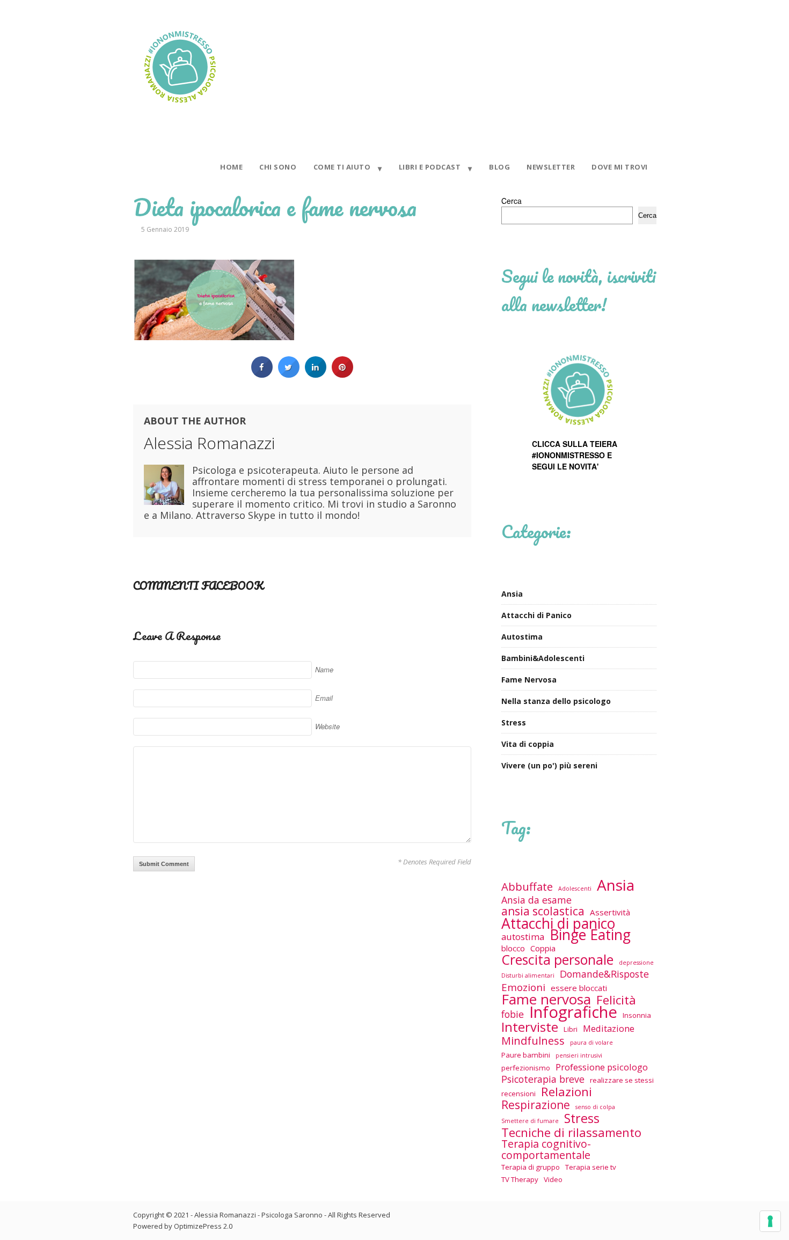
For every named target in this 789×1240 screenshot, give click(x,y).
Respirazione (535, 1105)
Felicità (616, 1000)
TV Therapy (519, 1179)
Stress (513, 722)
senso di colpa (595, 1107)
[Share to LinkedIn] (315, 374)
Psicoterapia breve (543, 1079)
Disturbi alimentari (527, 975)
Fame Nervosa (529, 679)
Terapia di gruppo (530, 1167)
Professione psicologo (602, 1067)
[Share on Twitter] (288, 374)
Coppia (543, 948)
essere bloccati (579, 987)
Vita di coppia (527, 744)
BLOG (499, 167)
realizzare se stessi (622, 1080)
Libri (571, 1029)
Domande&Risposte (604, 974)
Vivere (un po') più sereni (549, 765)
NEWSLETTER (551, 167)
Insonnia (637, 1015)
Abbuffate (527, 886)
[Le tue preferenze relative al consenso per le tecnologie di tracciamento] (770, 1221)
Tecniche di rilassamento (571, 1132)
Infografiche (573, 1012)
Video (553, 1179)
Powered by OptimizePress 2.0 (182, 1226)
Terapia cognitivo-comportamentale (546, 1149)
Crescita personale (557, 959)
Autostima (522, 637)
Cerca (511, 200)
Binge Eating (590, 935)
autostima (522, 936)
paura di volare (591, 1042)
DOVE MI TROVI (619, 167)
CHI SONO (277, 167)
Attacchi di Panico (536, 615)
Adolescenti (574, 888)
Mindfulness (533, 1040)
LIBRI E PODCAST (430, 167)
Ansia (512, 594)
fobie (512, 1014)
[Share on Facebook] (262, 374)
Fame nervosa (546, 999)
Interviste (529, 1026)
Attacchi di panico (558, 923)
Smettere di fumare (530, 1121)
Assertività (610, 912)
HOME (231, 167)
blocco (513, 948)
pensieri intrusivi (579, 1055)
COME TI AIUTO (342, 167)
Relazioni (566, 1091)
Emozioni (523, 987)
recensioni (518, 1093)
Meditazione (608, 1028)
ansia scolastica (543, 911)
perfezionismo (525, 1068)
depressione (636, 962)
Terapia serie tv (590, 1167)
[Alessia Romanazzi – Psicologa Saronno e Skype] (180, 110)
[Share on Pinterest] (342, 374)
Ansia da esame (536, 900)
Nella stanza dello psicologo (556, 701)
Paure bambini (525, 1055)
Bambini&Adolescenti (543, 658)
